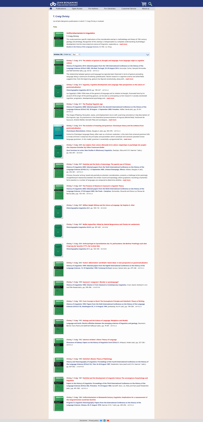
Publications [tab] (61, 8)
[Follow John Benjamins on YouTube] (108, 420)
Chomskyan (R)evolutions (76, 131)
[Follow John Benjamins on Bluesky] (101, 420)
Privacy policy (93, 420)
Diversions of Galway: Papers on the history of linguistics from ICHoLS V (93, 342)
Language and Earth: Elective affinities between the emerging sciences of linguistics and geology (102, 323)
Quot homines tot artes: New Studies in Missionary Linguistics (89, 150)
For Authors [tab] (93, 8)
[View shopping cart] (143, 6)
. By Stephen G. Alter (109, 205)
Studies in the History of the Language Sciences (82, 47)
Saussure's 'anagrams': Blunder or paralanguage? (101, 282)
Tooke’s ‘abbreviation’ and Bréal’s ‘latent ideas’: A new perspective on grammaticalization (115, 263)
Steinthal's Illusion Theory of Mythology (97, 359)
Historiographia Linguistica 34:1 (78, 208)
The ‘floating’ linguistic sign (93, 104)
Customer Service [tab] (129, 8)
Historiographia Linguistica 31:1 (78, 249)
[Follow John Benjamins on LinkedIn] (104, 420)
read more (123, 44)
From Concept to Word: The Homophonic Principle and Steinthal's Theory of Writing (113, 301)
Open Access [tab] (77, 8)
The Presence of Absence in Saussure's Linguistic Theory (103, 186)
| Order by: (62, 54)
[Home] (64, 3)
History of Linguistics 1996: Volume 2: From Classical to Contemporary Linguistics (96, 285)
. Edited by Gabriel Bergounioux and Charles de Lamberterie (111, 224)
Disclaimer (83, 420)
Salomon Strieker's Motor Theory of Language (100, 340)
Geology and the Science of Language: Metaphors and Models (105, 320)
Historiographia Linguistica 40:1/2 (79, 90)
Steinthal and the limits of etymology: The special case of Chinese (107, 164)
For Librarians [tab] (109, 8)
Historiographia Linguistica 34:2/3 (79, 227)
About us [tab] (145, 8)
